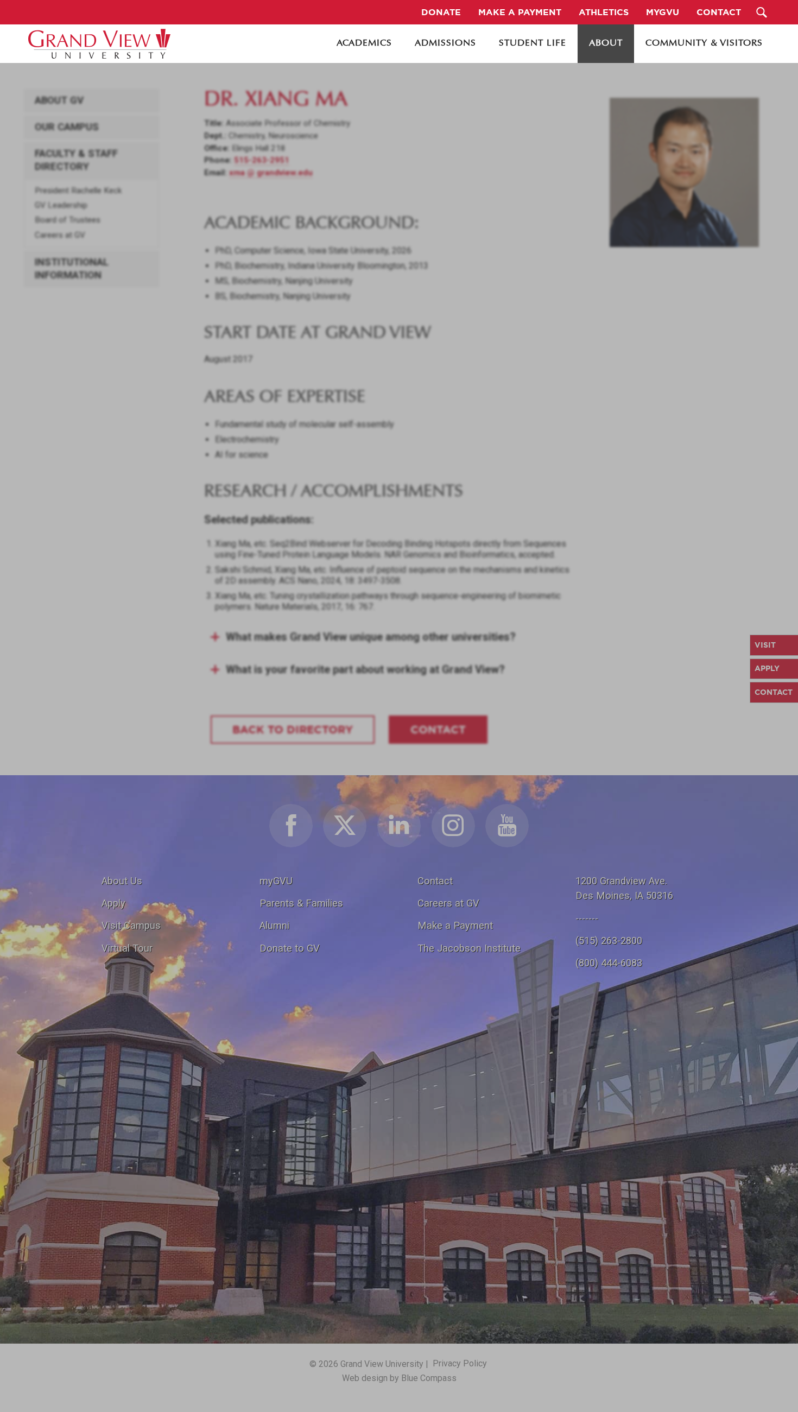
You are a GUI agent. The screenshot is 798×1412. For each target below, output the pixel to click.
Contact (435, 881)
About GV (59, 100)
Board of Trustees (67, 220)
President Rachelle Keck (78, 190)
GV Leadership (61, 205)
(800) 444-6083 (608, 962)
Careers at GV (60, 235)
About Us (122, 881)
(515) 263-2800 (608, 940)
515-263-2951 (261, 160)
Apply (113, 903)
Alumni (274, 925)
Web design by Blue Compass (399, 1378)
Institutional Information (72, 268)
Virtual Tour (127, 948)
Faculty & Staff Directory (76, 160)
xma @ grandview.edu (271, 173)
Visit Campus (131, 925)
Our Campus (67, 127)
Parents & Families (301, 903)
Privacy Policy (460, 1363)
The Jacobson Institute (469, 948)
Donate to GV (289, 948)
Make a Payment (455, 925)
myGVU (276, 881)
